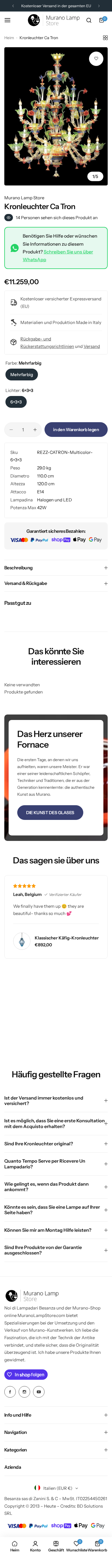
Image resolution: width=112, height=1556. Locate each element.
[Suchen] (88, 20)
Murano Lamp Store (24, 197)
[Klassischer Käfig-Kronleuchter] (21, 941)
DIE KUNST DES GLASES (50, 812)
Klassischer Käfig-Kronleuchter (67, 938)
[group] (56, 116)
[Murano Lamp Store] (54, 20)
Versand (92, 346)
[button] (13, 6)
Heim (9, 37)
